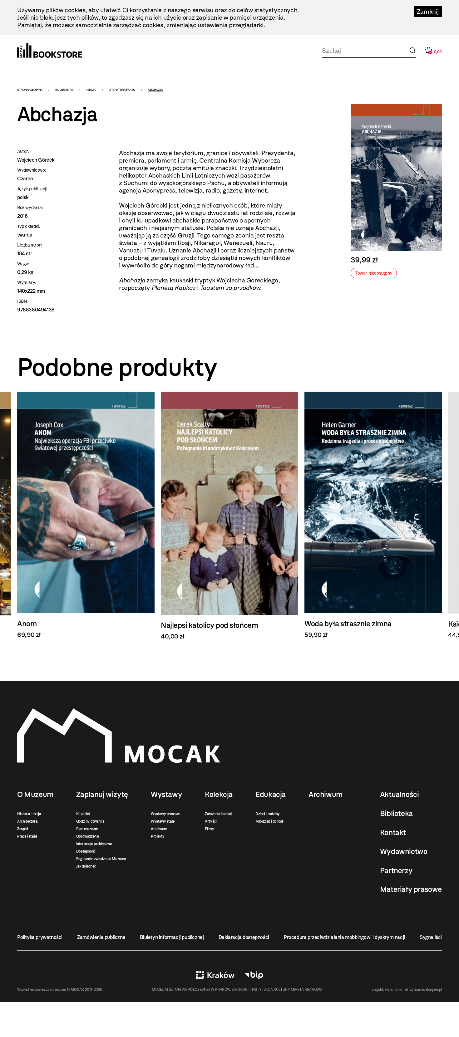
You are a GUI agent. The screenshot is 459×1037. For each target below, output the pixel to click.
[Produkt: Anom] (86, 515)
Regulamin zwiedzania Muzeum (101, 859)
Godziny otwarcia (90, 821)
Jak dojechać (86, 866)
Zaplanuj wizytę (102, 794)
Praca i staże (27, 836)
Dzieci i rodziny (267, 814)
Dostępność (86, 851)
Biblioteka (396, 813)
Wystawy (166, 794)
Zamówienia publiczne (101, 937)
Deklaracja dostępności (244, 937)
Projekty (158, 836)
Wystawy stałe (163, 821)
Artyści (210, 821)
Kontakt (393, 832)
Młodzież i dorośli (269, 821)
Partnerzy (396, 870)
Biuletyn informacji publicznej (172, 937)
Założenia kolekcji (218, 814)
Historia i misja (29, 814)
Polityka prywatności (39, 937)
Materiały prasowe (411, 889)
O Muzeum (35, 794)
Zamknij (428, 11)
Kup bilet (83, 814)
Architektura (27, 821)
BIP (253, 975)
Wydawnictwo (403, 851)
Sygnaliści (431, 937)
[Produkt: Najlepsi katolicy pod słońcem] (229, 516)
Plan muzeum (87, 829)
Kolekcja (219, 794)
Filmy (209, 829)
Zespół (22, 829)
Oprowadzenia (87, 836)
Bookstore (64, 90)
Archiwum (159, 829)
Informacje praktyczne (94, 844)
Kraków (215, 975)
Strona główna (30, 90)
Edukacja (270, 794)
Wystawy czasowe (165, 814)
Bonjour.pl (434, 989)
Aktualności (399, 794)
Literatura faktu (122, 90)
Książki (91, 90)
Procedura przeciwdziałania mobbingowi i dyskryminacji (344, 937)
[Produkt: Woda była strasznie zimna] (373, 515)
